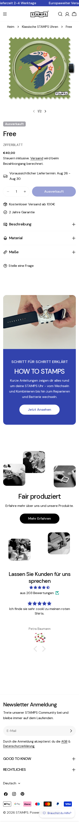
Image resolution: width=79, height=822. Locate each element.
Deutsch (9, 783)
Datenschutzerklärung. (19, 746)
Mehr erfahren (39, 518)
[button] (36, 649)
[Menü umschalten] (5, 14)
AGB (64, 741)
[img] (39, 587)
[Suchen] (60, 14)
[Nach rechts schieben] (45, 111)
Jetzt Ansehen (39, 409)
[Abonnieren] (71, 730)
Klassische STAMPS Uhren (40, 27)
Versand (36, 158)
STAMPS (22, 812)
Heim (10, 27)
